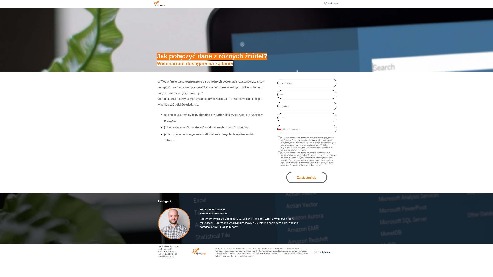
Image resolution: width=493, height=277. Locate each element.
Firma (281, 118)
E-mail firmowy (285, 83)
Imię (281, 94)
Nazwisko (283, 106)
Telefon (295, 129)
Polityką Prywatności (299, 163)
